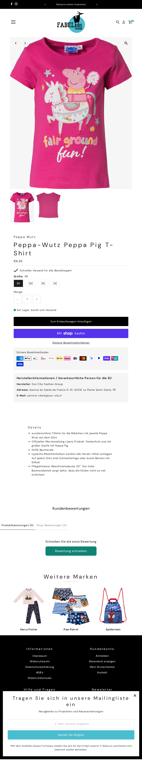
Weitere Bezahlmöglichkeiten (71, 342)
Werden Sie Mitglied (71, 735)
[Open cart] (130, 22)
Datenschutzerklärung (39, 667)
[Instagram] (16, 4)
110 (44, 284)
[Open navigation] (13, 22)
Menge (18, 292)
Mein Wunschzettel (102, 667)
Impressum (40, 655)
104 (32, 284)
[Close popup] (135, 695)
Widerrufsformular (40, 678)
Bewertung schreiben (71, 551)
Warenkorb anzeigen (102, 661)
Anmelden (102, 655)
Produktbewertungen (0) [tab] (17, 525)
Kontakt (102, 672)
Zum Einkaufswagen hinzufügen (71, 321)
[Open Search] (117, 22)
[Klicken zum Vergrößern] (126, 43)
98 (18, 283)
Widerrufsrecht (40, 661)
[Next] (96, 4)
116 (56, 284)
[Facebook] (11, 4)
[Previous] (45, 4)
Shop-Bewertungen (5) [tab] (51, 525)
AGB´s (40, 672)
